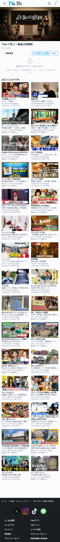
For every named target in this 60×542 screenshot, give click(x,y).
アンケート (8, 529)
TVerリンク (35, 525)
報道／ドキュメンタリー (20, 501)
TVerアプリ (35, 520)
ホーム (4, 501)
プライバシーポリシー (39, 534)
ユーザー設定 (36, 529)
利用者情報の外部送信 (39, 538)
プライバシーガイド (12, 538)
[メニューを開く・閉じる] (55, 3)
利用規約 (7, 534)
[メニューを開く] (4, 3)
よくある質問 (9, 520)
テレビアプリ (9, 525)
